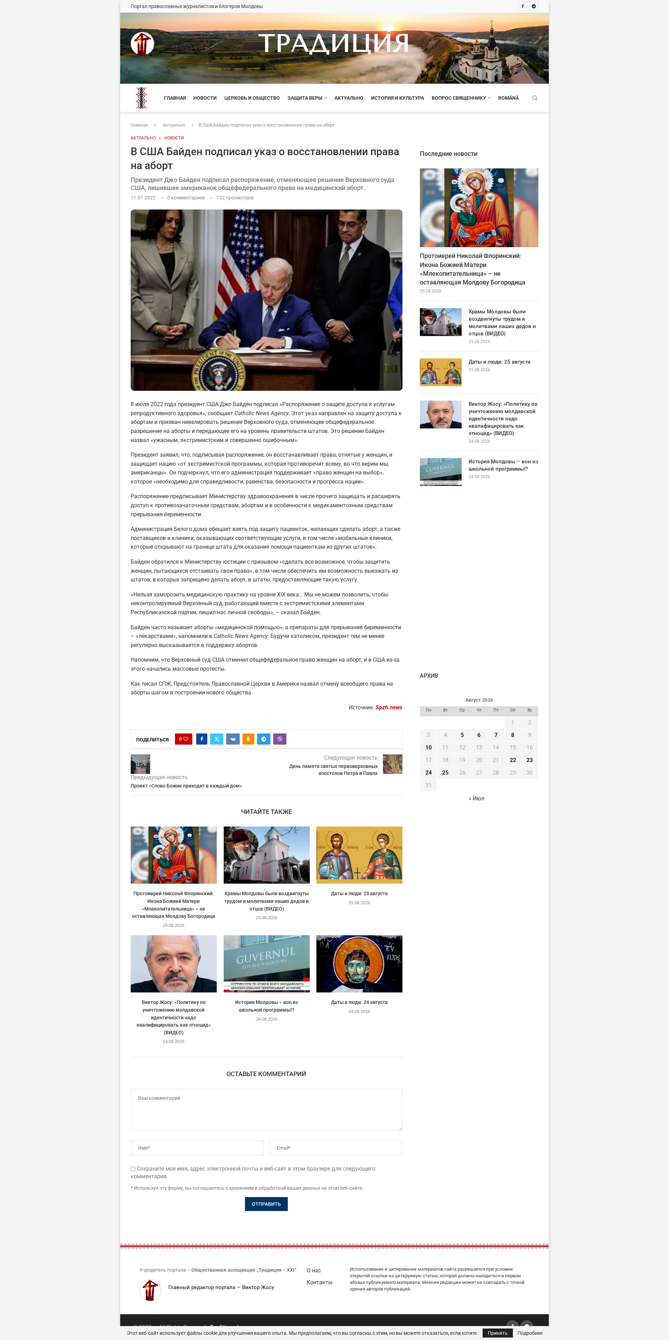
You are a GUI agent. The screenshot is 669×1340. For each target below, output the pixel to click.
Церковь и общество (252, 98)
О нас (314, 1270)
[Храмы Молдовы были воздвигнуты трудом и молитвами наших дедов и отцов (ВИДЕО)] (267, 855)
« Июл (476, 798)
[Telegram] (533, 6)
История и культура (397, 98)
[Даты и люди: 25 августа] (359, 855)
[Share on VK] (233, 739)
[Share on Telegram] (263, 739)
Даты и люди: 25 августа (359, 894)
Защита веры (304, 98)
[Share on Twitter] (216, 739)
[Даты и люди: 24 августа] (359, 963)
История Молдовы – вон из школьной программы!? (503, 465)
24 (428, 772)
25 (445, 772)
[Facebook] (522, 6)
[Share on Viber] (279, 739)
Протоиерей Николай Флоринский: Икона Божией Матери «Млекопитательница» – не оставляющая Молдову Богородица (472, 269)
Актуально (348, 98)
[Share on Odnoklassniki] (248, 739)
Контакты (319, 1282)
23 (529, 760)
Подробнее (530, 1333)
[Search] (534, 98)
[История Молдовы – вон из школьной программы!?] (267, 963)
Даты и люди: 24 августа (359, 1002)
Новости (205, 98)
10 (428, 747)
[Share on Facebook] (201, 739)
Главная (175, 98)
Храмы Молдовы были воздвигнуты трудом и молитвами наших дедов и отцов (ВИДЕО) (266, 901)
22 (513, 760)
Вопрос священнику (459, 98)
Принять (498, 1333)
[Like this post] (185, 739)
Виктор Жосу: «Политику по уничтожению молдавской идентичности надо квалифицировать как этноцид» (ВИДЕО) (174, 1017)
